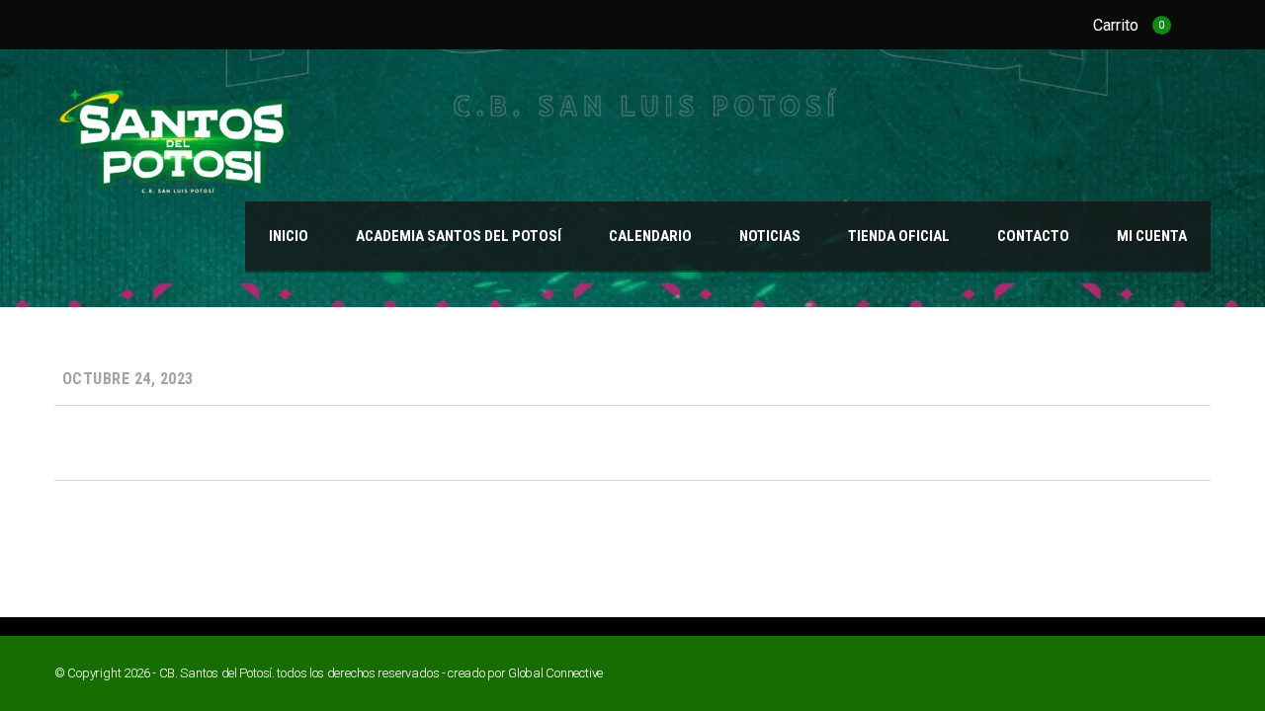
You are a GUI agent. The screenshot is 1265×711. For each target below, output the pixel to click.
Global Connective (555, 673)
